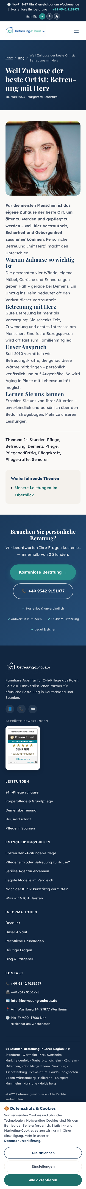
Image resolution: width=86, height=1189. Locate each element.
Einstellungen (43, 1166)
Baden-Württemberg (21, 1077)
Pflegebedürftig (21, 452)
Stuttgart (61, 1077)
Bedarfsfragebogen (24, 414)
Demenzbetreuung (21, 810)
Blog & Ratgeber (19, 959)
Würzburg (59, 1066)
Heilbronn (45, 1077)
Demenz (35, 446)
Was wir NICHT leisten (24, 898)
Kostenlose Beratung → (43, 572)
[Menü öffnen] (76, 31)
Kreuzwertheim (50, 1054)
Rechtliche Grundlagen (25, 941)
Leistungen (16, 421)
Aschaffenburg (16, 1072)
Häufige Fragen (19, 950)
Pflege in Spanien (20, 828)
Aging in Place (19, 380)
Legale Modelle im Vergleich (29, 880)
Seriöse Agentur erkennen (27, 871)
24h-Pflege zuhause (22, 792)
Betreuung (15, 446)
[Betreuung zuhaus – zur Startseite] (25, 31)
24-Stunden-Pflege (41, 439)
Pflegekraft (49, 452)
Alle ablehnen (43, 1153)
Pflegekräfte (18, 459)
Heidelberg (48, 1083)
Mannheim (13, 1083)
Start (9, 58)
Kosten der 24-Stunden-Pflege (31, 853)
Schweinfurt (38, 1072)
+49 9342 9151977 (66, 9)
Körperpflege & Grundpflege (29, 801)
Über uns (13, 923)
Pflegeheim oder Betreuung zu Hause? (38, 862)
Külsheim (70, 1060)
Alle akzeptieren (43, 1180)
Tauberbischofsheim (46, 1060)
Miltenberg (13, 1066)
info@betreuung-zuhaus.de (34, 1000)
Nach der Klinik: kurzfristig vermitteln (37, 889)
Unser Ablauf (16, 932)
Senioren (40, 459)
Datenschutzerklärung (22, 1141)
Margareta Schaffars (42, 97)
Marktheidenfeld (17, 1060)
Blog (21, 58)
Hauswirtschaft (18, 819)
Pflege (51, 446)
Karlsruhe (30, 1083)
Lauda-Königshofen (63, 1072)
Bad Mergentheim (37, 1066)
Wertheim (29, 1054)
